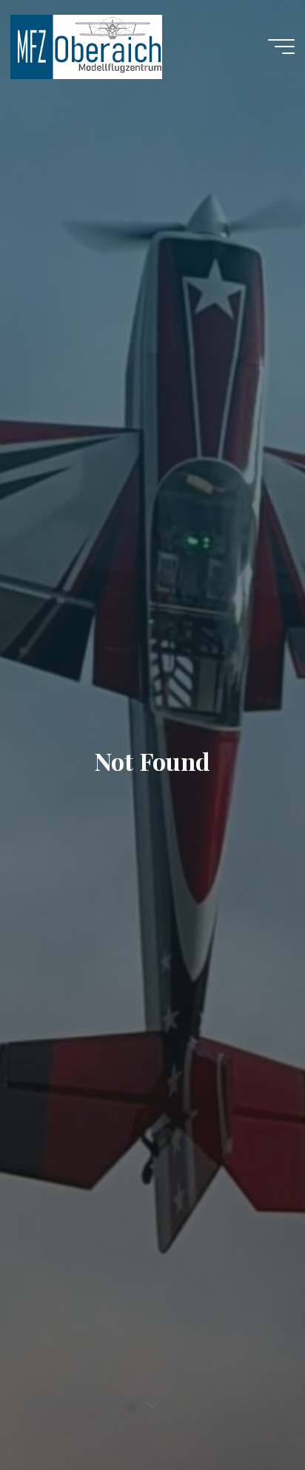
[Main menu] (281, 46)
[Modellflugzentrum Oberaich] (85, 45)
